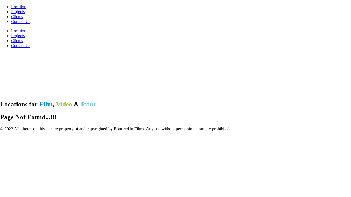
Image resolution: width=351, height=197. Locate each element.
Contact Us (20, 21)
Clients (17, 16)
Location (18, 6)
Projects (18, 11)
